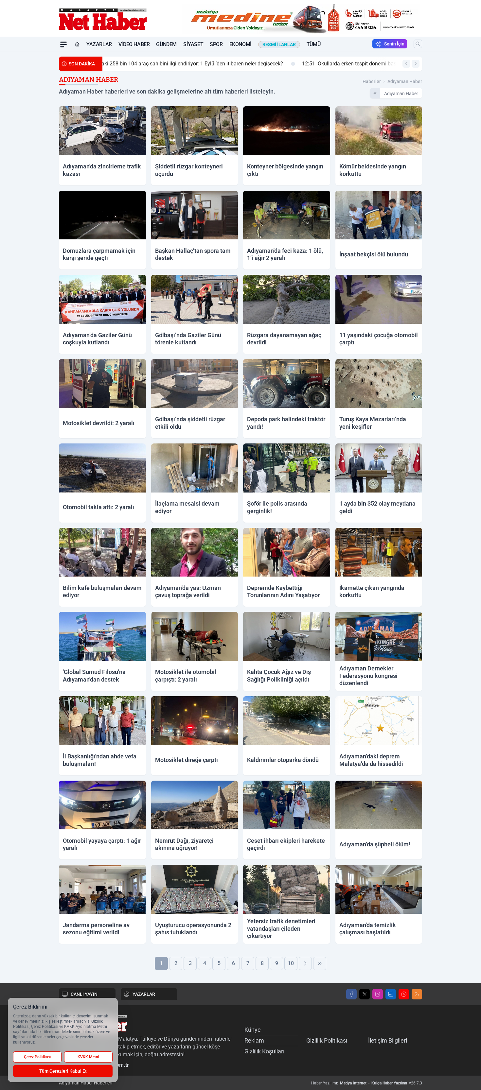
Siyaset (193, 44)
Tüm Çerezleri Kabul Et (63, 1071)
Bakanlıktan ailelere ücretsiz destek (279, 64)
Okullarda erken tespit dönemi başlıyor (160, 64)
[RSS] (417, 994)
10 (291, 963)
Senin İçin (394, 43)
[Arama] (418, 44)
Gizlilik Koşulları (264, 1051)
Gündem (166, 44)
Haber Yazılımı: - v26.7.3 (366, 1083)
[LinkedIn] (390, 994)
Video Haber (134, 44)
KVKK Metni (88, 1057)
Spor (216, 44)
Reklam (254, 1040)
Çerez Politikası (37, 1057)
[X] (364, 994)
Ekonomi (240, 44)
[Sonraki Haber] (415, 64)
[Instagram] (377, 994)
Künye (252, 1029)
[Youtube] (404, 994)
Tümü (313, 44)
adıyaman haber (404, 81)
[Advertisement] (28, 149)
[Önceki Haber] (406, 64)
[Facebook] (351, 994)
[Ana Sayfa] (77, 44)
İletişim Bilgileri (387, 1040)
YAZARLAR (144, 994)
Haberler (372, 81)
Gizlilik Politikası (326, 1040)
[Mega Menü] (63, 44)
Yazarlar (99, 44)
